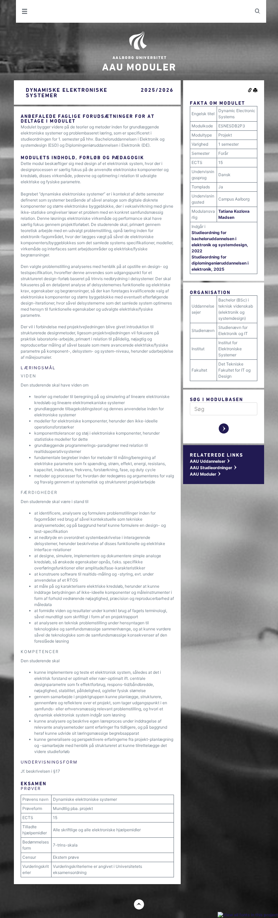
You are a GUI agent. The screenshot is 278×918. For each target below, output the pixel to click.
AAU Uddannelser (210, 461)
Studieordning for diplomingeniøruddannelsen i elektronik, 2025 (220, 263)
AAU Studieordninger (213, 467)
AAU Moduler (205, 474)
